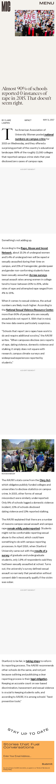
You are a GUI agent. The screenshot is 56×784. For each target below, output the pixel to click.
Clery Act (45, 480)
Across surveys (38, 275)
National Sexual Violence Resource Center (29, 310)
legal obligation (39, 679)
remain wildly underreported (23, 528)
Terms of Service (42, 768)
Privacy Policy (7, 769)
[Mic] (6, 6)
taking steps (33, 661)
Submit (47, 763)
